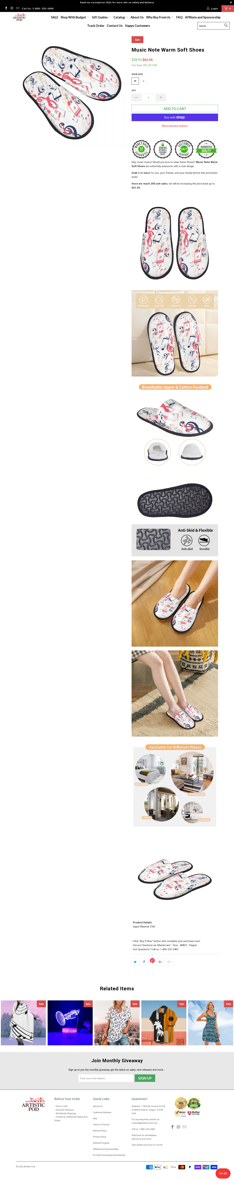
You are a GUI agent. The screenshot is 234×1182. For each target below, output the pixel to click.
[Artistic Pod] (19, 17)
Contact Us (115, 26)
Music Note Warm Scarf (23, 1022)
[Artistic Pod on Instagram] (12, 8)
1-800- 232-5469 (147, 1129)
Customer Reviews (102, 1112)
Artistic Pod (29, 1166)
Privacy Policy (99, 1137)
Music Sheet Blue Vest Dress (210, 1022)
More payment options (175, 125)
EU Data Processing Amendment (109, 1155)
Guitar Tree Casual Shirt (163, 1022)
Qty (134, 90)
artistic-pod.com (144, 1145)
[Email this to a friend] (169, 962)
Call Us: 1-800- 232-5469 (38, 8)
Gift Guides (100, 17)
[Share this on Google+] (160, 962)
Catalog (119, 17)
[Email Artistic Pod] (17, 8)
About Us (137, 17)
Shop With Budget (74, 17)
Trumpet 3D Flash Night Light (70, 1022)
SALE (54, 17)
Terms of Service (101, 1124)
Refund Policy (100, 1130)
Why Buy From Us (158, 17)
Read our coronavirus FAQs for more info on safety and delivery (117, 2)
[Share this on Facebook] (144, 962)
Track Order (95, 26)
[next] (122, 92)
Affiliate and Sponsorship (202, 17)
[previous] (22, 92)
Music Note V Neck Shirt (116, 1022)
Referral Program (101, 1143)
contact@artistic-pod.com (145, 1123)
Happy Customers (137, 26)
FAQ (179, 17)
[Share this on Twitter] (135, 962)
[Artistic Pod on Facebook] (6, 8)
